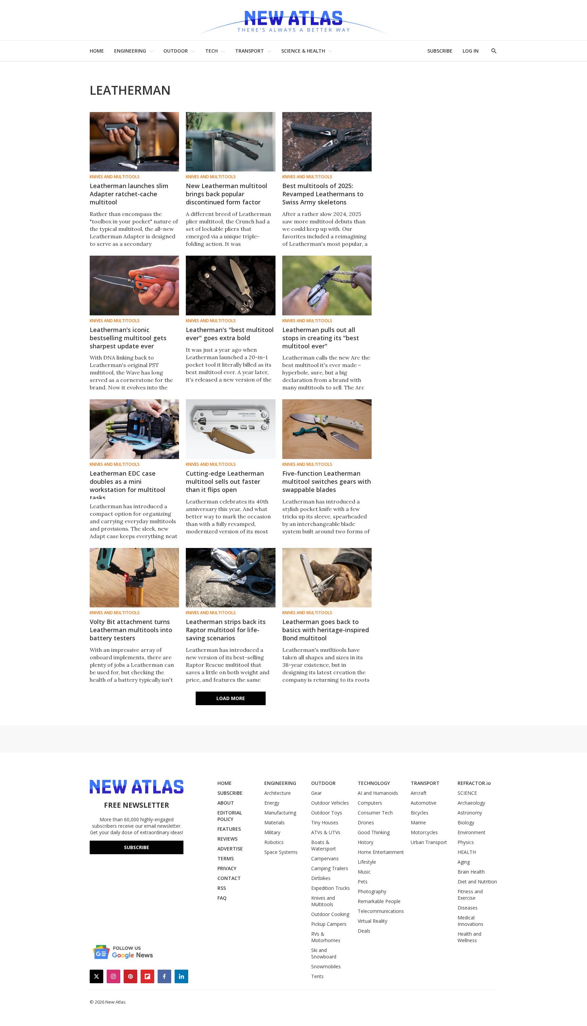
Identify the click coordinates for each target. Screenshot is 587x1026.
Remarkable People (379, 901)
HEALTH (467, 852)
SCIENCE (467, 793)
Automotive (424, 803)
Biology (466, 822)
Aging (464, 862)
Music (364, 871)
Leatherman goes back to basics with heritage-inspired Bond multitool (325, 630)
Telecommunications (381, 911)
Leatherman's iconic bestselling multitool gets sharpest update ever (128, 338)
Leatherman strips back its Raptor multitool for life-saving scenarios (226, 630)
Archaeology (471, 803)
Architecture (277, 793)
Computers (370, 803)
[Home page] (293, 20)
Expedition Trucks (330, 888)
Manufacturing (280, 812)
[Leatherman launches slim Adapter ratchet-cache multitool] (134, 141)
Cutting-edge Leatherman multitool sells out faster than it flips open (225, 481)
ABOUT (225, 803)
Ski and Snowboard (323, 953)
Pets (363, 881)
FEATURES (229, 829)
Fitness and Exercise (470, 894)
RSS (221, 888)
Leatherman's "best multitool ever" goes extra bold (230, 334)
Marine (418, 822)
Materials (274, 822)
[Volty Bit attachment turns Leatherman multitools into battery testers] (134, 577)
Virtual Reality (372, 921)
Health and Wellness (469, 937)
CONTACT (229, 878)
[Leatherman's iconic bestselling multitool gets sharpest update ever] (134, 285)
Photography (372, 891)
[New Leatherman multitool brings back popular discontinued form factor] (230, 141)
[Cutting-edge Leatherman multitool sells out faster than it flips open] (230, 429)
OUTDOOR (175, 51)
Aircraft (419, 793)
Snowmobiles (326, 966)
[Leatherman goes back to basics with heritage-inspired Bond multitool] (327, 577)
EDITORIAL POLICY (229, 815)
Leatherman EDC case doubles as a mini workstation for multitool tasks (127, 485)
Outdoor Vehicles (330, 803)
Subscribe (136, 847)
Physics (466, 842)
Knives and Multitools (115, 177)
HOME (97, 51)
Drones (366, 822)
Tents (317, 976)
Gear (316, 793)
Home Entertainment (381, 852)
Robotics (274, 842)
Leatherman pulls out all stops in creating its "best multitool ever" (320, 338)
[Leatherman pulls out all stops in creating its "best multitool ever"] (327, 285)
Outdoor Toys (326, 812)
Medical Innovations (470, 920)
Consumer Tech (375, 812)
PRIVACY (226, 868)
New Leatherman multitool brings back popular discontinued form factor (226, 194)
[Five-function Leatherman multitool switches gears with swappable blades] (327, 429)
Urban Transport (429, 842)
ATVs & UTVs (325, 832)
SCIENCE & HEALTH (303, 51)
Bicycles (419, 812)
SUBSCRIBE (439, 51)
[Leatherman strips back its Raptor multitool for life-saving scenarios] (230, 577)
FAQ (222, 898)
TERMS (225, 858)
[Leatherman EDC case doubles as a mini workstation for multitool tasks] (134, 429)
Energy (271, 803)
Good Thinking (374, 832)
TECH (211, 51)
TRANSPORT (249, 51)
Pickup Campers (328, 924)
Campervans (325, 858)
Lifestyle (367, 862)
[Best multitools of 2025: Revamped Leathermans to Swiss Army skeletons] (327, 141)
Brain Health (471, 871)
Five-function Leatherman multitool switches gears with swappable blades (326, 481)
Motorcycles (424, 832)
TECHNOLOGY (374, 783)
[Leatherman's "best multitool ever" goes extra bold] (230, 285)
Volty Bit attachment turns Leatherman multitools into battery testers (131, 630)
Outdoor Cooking (330, 914)
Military (272, 832)
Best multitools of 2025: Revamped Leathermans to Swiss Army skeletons (322, 194)
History (365, 842)
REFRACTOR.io (474, 783)
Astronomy (470, 812)
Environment (471, 832)
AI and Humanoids (378, 793)
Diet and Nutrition (477, 881)
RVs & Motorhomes (325, 937)
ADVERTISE (230, 848)
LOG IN (471, 51)
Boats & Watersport (323, 845)
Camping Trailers (329, 868)
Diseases (468, 907)
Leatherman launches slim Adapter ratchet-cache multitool (129, 194)
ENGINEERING (130, 51)
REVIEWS (227, 839)
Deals (364, 931)
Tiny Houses (324, 822)
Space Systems (281, 852)
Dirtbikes (321, 878)
